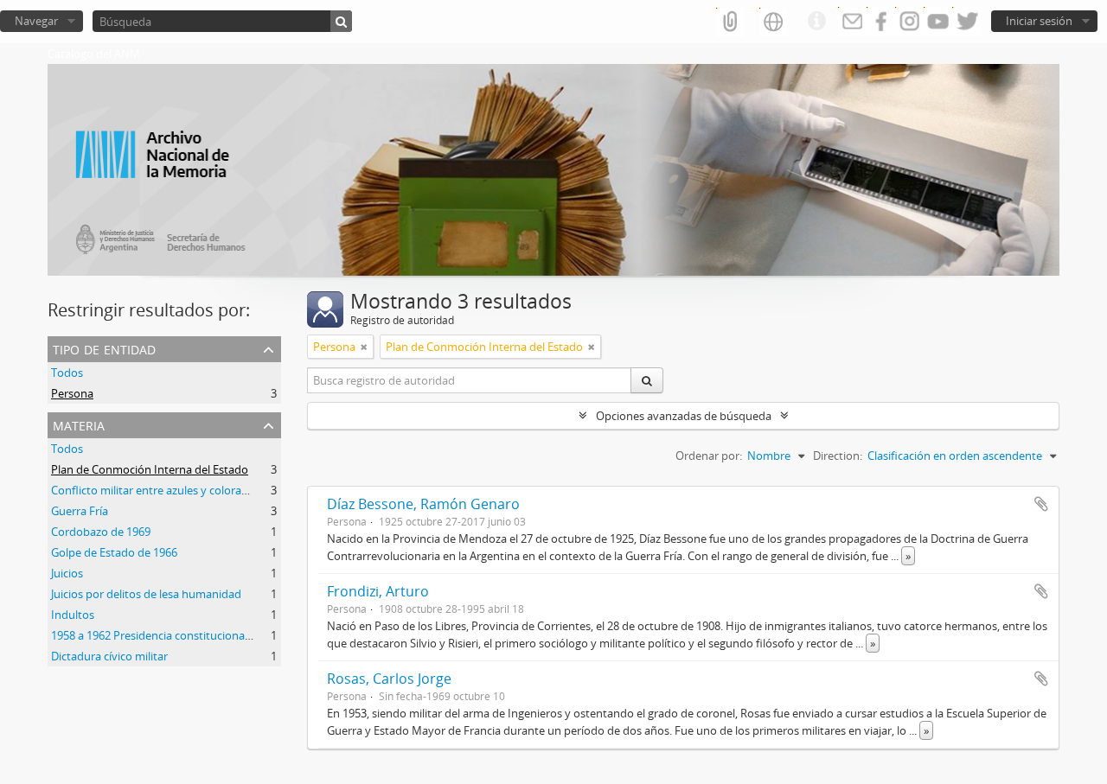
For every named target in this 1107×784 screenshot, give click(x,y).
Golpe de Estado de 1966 (114, 552)
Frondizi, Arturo (378, 591)
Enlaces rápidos (816, 21)
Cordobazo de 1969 (100, 531)
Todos (67, 372)
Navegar (36, 21)
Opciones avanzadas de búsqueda (683, 416)
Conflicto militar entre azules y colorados (155, 490)
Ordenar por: (708, 455)
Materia (79, 424)
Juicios (67, 573)
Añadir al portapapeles (1041, 504)
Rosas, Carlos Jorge (389, 678)
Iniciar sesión (1039, 21)
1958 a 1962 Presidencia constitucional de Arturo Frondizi (197, 635)
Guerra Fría (79, 511)
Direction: (837, 455)
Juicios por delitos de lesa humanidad (146, 594)
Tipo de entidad (104, 348)
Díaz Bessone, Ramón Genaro (423, 503)
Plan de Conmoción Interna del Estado (149, 469)
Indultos (72, 614)
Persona (72, 393)
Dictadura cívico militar (109, 656)
